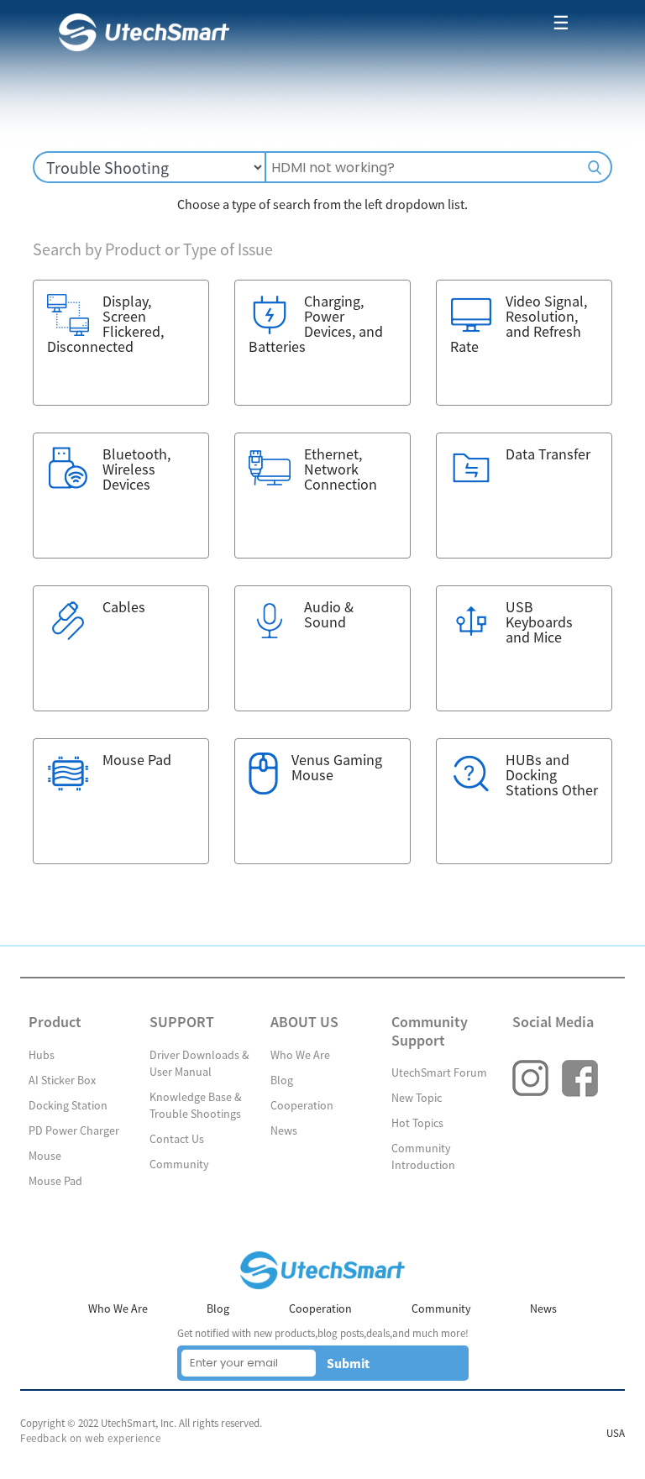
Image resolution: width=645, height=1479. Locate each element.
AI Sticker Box (62, 1080)
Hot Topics (417, 1122)
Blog (281, 1080)
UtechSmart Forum (439, 1072)
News (283, 1130)
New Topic (416, 1097)
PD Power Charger (74, 1130)
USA (615, 1433)
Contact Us (176, 1138)
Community (179, 1164)
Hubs (42, 1054)
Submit (348, 1363)
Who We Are (300, 1054)
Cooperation (301, 1105)
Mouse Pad (55, 1180)
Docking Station (68, 1105)
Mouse (45, 1155)
